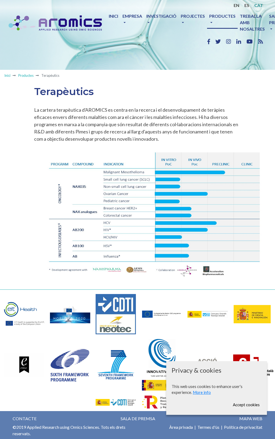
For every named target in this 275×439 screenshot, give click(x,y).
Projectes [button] (193, 16)
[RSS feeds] (260, 41)
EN (236, 5)
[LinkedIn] (241, 41)
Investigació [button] (161, 16)
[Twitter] (220, 41)
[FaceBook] (211, 41)
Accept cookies (246, 404)
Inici (113, 16)
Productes (26, 75)
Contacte (25, 418)
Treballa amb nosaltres (252, 22)
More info (202, 392)
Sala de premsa (138, 418)
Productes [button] (222, 16)
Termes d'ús (208, 427)
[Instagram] (231, 41)
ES (246, 5)
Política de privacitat (242, 427)
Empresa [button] (132, 16)
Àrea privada (181, 427)
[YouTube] (252, 41)
